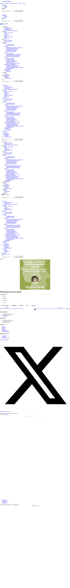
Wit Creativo (6, 414)
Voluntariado (6, 76)
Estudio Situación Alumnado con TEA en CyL (15, 47)
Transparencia (6, 38)
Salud (5, 43)
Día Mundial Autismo (10, 68)
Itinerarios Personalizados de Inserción (13, 56)
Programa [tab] (21, 305)
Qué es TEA (4, 141)
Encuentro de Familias (10, 58)
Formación (4, 72)
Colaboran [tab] (34, 305)
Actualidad (4, 5)
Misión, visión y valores (8, 32)
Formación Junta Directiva (11, 60)
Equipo (5, 37)
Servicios (3, 39)
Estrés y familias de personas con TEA (13, 63)
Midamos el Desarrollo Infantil (12, 66)
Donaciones (6, 77)
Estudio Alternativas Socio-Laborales (13, 55)
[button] (2, 9)
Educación (6, 46)
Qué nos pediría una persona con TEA (11, 30)
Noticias (5, 6)
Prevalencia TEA (7, 29)
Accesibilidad (6, 70)
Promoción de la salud (10, 45)
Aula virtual (6, 74)
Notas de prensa (7, 191)
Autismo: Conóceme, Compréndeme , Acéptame (15, 67)
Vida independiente (7, 69)
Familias (5, 57)
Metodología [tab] (14, 305)
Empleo (5, 52)
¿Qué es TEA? (4, 26)
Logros (5, 33)
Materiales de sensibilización (11, 49)
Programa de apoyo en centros (12, 50)
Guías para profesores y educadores (13, 48)
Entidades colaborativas (8, 36)
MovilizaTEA (9, 71)
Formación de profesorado (11, 51)
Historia (5, 35)
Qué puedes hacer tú (5, 75)
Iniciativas (4, 42)
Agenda (5, 7)
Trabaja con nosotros (8, 78)
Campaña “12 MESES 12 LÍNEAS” (13, 65)
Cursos (5, 73)
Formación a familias (10, 59)
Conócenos (4, 31)
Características (6, 27)
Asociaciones (6, 34)
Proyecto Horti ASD (10, 53)
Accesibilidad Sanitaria (10, 44)
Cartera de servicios (7, 41)
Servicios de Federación (8, 40)
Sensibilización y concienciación (10, 64)
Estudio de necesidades (11, 62)
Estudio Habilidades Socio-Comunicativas (14, 54)
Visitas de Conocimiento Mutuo (12, 61)
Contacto (4, 8)
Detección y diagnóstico (8, 28)
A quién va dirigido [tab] (5, 305)
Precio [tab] (27, 305)
